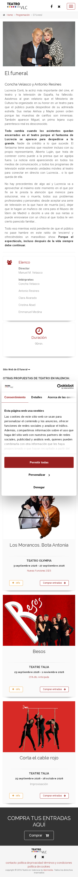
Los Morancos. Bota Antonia (39, 545)
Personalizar (37, 474)
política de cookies (39, 866)
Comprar (35, 835)
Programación (23, 15)
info (18, 583)
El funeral (16, 73)
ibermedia (48, 870)
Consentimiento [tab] (15, 397)
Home (10, 15)
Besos (39, 651)
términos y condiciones (58, 862)
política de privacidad (30, 862)
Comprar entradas (52, 583)
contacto (11, 862)
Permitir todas (39, 462)
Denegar (39, 487)
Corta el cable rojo (39, 758)
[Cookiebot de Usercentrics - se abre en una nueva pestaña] (57, 386)
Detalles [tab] (36, 397)
